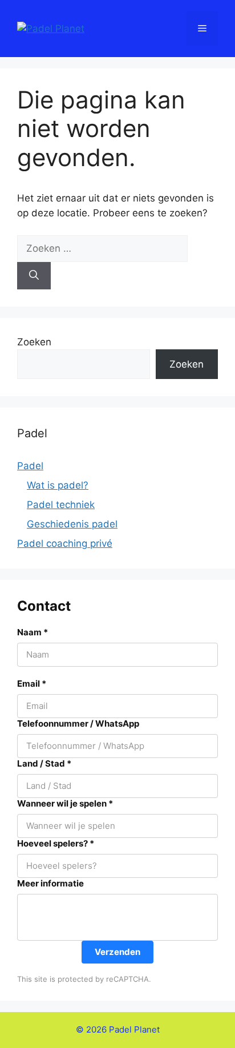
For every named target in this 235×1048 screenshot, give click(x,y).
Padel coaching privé (64, 543)
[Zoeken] (34, 275)
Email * (31, 683)
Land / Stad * (44, 763)
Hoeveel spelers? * (55, 843)
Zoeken (34, 342)
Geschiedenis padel (72, 524)
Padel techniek (61, 504)
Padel (30, 465)
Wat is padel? (57, 485)
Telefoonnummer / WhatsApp (78, 723)
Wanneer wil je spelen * (65, 803)
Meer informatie (50, 883)
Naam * (32, 632)
